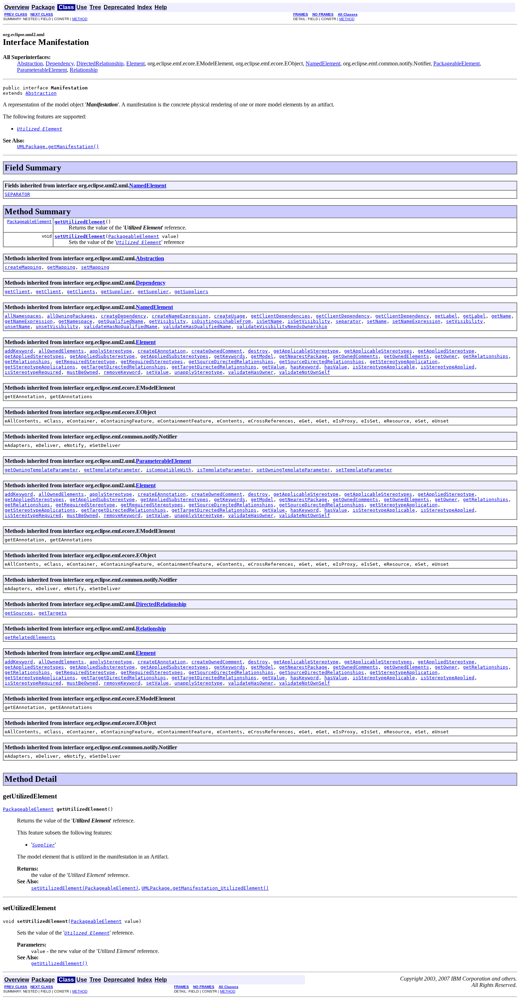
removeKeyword (122, 372)
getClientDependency (343, 316)
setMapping (95, 267)
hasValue (335, 367)
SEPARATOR (17, 194)
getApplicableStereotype (306, 351)
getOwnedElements (406, 356)
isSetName (269, 321)
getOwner (446, 356)
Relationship (84, 70)
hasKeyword (304, 367)
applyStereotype (110, 351)
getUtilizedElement (79, 222)
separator (348, 321)
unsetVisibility (57, 326)
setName (377, 321)
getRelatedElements (30, 637)
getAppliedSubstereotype (102, 356)
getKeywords (229, 356)
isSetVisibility (309, 321)
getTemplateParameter (112, 469)
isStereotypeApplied (447, 367)
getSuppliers (191, 291)
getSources (19, 613)
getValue (273, 367)
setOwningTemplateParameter (293, 469)
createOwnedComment (216, 351)
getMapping (61, 267)
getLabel (446, 316)
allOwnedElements (61, 351)
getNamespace (75, 321)
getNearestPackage (303, 356)
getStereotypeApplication (404, 361)
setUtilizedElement (79, 236)
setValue (157, 372)
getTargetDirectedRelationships (123, 367)
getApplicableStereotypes (378, 351)
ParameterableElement (42, 70)
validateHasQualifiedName (197, 326)
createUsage (229, 316)
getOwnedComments (355, 356)
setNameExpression (416, 321)
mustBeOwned (82, 372)
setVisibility (464, 321)
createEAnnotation (162, 351)
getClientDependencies (280, 316)
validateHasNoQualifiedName (120, 326)
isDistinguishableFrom (221, 321)
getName (501, 316)
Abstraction (30, 63)
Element (135, 63)
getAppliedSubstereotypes (174, 356)
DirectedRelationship (99, 63)
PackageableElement (456, 63)
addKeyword (19, 351)
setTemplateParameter (364, 469)
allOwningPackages (71, 316)
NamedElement (323, 63)
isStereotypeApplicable (384, 367)
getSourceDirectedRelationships (231, 361)
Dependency (60, 63)
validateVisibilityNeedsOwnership (282, 326)
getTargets (53, 613)
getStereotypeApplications (40, 367)
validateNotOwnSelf (304, 372)
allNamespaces (23, 316)
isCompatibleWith (168, 469)
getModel (262, 356)
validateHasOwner (250, 372)
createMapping (23, 267)
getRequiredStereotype (85, 361)
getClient (17, 291)
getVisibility (167, 321)
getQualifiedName (120, 321)
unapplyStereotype (198, 372)
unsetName (17, 326)
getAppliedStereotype (446, 351)
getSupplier (116, 291)
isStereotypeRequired (33, 372)
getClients (81, 291)
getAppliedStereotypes (34, 356)
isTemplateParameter (224, 469)
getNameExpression (29, 321)
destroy (258, 351)
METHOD (79, 19)
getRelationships (485, 356)
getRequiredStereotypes (152, 361)
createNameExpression (180, 316)
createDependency (123, 316)
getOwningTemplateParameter (41, 469)
